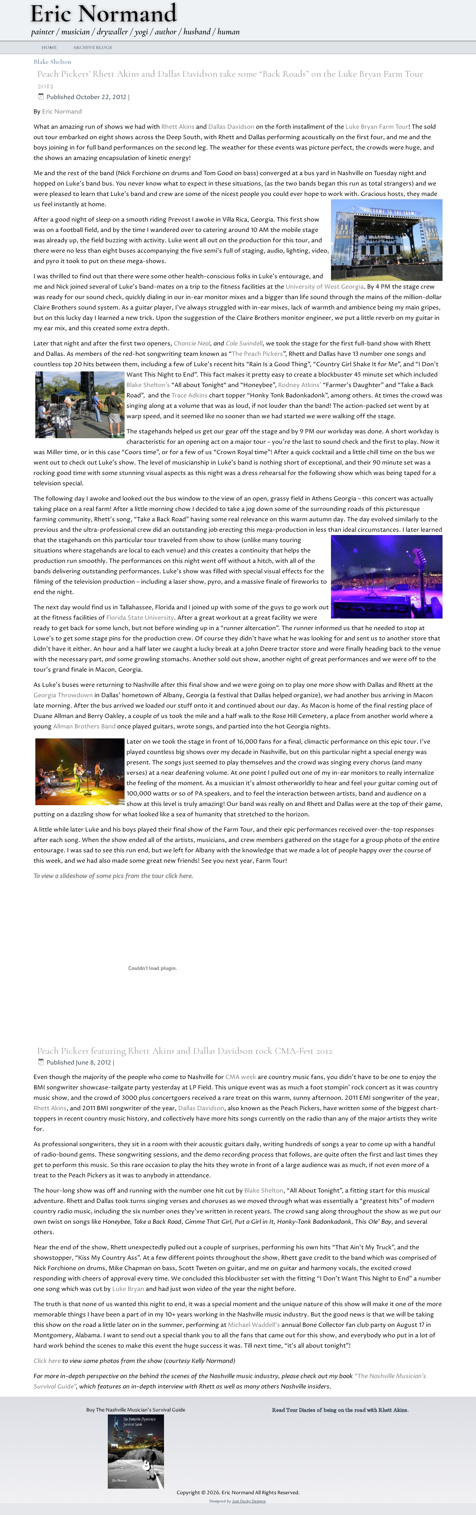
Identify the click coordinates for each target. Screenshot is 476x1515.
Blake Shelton (263, 1191)
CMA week (240, 1077)
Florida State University (140, 618)
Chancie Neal (192, 344)
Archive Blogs (92, 47)
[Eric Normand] (136, 20)
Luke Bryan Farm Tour (376, 127)
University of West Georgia (325, 287)
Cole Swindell (244, 344)
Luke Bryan (128, 1289)
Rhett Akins (177, 127)
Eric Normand (62, 112)
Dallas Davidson (231, 127)
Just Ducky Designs (249, 1501)
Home (49, 47)
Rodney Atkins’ (299, 385)
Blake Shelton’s (148, 385)
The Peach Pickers (257, 354)
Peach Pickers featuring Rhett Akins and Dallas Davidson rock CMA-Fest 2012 (184, 1050)
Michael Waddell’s (254, 1325)
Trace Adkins (189, 395)
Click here (47, 1361)
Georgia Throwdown (63, 695)
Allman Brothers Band (84, 726)
